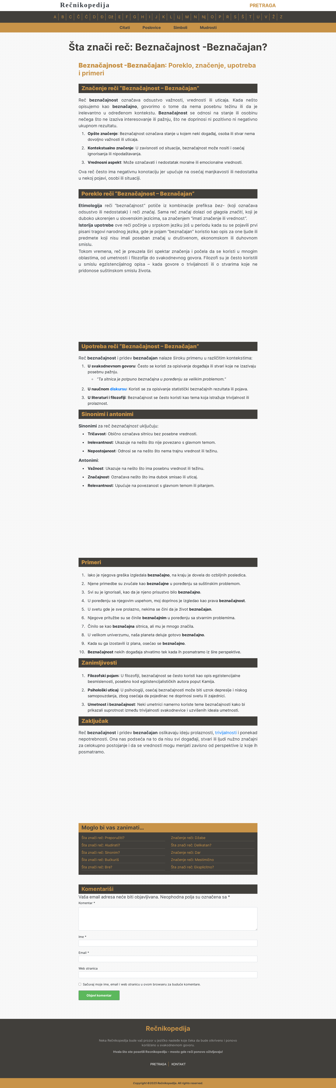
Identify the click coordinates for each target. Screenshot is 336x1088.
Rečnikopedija (85, 5)
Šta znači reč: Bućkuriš (100, 860)
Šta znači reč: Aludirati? (100, 845)
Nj (204, 17)
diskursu (118, 389)
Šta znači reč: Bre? (96, 867)
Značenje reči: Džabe (188, 838)
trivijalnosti (226, 732)
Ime (82, 937)
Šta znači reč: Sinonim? (100, 852)
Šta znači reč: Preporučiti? (102, 838)
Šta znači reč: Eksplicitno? (192, 867)
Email (84, 953)
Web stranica (88, 968)
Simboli (180, 27)
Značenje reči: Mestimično (192, 860)
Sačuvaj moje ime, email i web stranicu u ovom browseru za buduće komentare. (141, 984)
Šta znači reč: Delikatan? (191, 845)
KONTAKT (179, 1064)
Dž (110, 17)
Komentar (87, 903)
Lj (178, 17)
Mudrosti (208, 27)
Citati (125, 27)
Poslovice (152, 27)
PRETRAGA (263, 5)
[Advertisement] (168, 309)
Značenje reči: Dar (186, 852)
